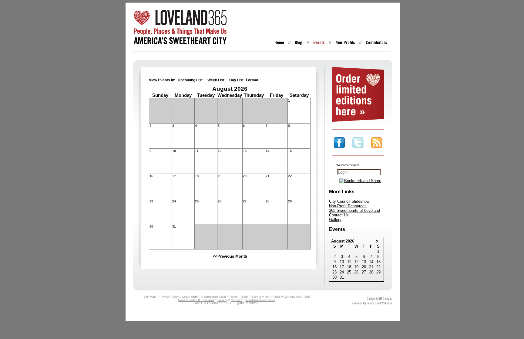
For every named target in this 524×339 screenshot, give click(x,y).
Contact (236, 300)
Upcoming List (190, 80)
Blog (244, 296)
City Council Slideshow (349, 201)
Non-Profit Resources (348, 206)
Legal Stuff (190, 296)
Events (256, 296)
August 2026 (342, 241)
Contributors (292, 296)
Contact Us (339, 215)
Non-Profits (272, 296)
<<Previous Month (230, 256)
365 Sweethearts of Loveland (354, 210)
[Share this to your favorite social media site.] (360, 180)
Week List (215, 80)
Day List (236, 80)
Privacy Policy (169, 296)
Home (234, 296)
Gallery (335, 219)
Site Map (149, 296)
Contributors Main (213, 296)
